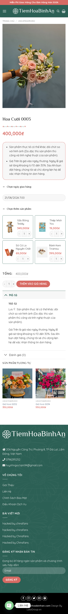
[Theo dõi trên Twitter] (34, 598)
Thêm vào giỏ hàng (33, 283)
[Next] (65, 391)
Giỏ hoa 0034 (43, 404)
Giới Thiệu (8, 485)
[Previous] (3, 391)
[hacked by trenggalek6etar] (33, 11)
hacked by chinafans (15, 523)
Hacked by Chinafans (15, 536)
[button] (4, 11)
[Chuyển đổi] (5, 294)
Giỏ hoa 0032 (9, 404)
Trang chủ (8, 21)
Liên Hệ (6, 491)
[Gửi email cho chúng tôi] (39, 598)
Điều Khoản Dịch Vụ (14, 504)
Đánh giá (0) (17, 355)
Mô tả (13, 295)
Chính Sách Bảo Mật (14, 498)
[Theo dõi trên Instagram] (28, 598)
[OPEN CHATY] (9, 605)
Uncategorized (26, 21)
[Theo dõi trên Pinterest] (44, 598)
